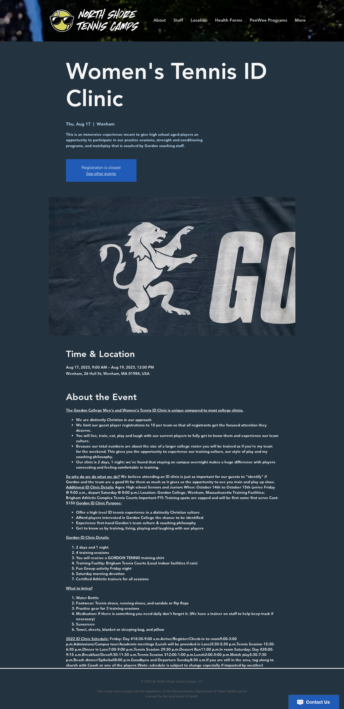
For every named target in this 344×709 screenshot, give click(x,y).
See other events (101, 173)
